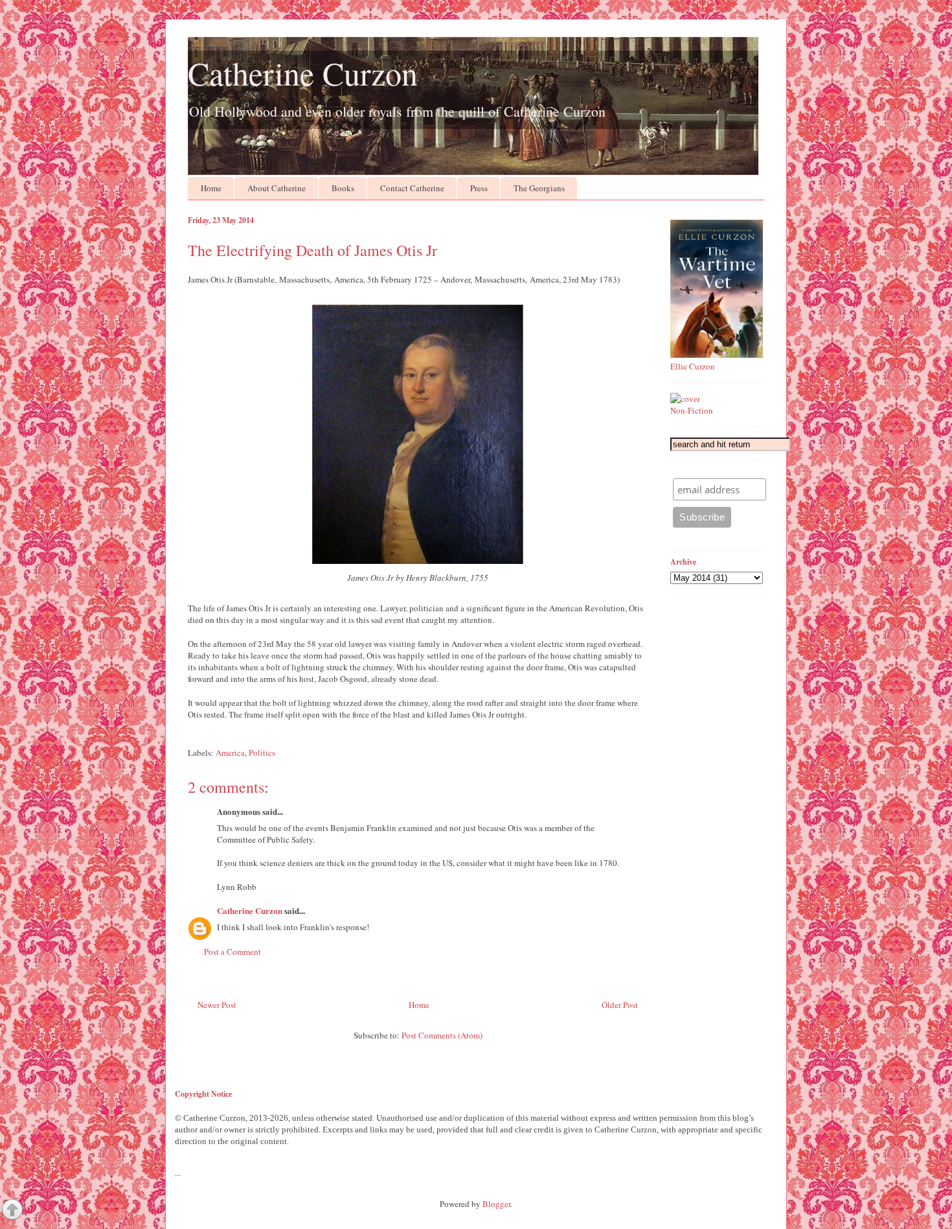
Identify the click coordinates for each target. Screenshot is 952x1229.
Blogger (496, 1204)
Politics (262, 752)
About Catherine (276, 188)
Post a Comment (232, 951)
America (230, 752)
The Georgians (539, 188)
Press (479, 188)
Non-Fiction (691, 410)
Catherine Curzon (303, 73)
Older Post (620, 1005)
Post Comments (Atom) (442, 1035)
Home (211, 188)
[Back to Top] (12, 1211)
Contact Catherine (412, 188)
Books (343, 188)
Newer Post (217, 1005)
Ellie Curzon (692, 366)
